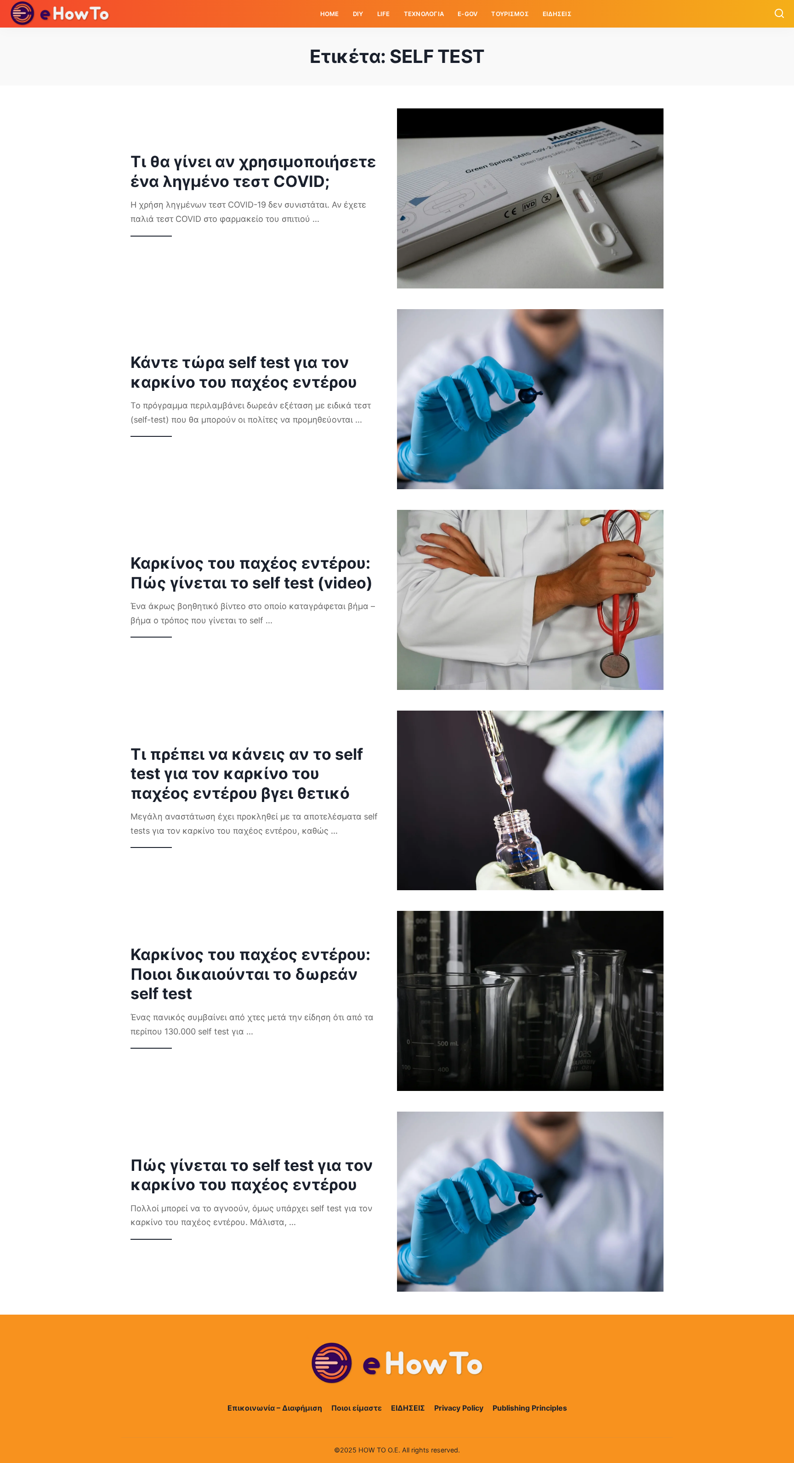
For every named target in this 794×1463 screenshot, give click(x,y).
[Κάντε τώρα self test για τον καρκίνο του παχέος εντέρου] (530, 399)
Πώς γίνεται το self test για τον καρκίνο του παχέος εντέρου (251, 1175)
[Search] (779, 14)
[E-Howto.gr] (60, 14)
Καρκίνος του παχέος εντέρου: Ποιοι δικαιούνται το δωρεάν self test (250, 974)
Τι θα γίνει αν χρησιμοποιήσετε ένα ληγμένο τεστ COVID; (253, 171)
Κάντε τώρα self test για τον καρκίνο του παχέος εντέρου (243, 372)
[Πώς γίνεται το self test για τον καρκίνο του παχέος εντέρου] (530, 1202)
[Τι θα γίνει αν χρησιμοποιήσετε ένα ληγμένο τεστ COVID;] (530, 198)
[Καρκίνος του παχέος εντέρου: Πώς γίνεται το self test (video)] (530, 600)
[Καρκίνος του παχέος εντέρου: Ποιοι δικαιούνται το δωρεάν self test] (530, 1001)
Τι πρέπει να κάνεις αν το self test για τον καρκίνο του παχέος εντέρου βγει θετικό (246, 773)
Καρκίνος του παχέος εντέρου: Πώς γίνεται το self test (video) (251, 573)
